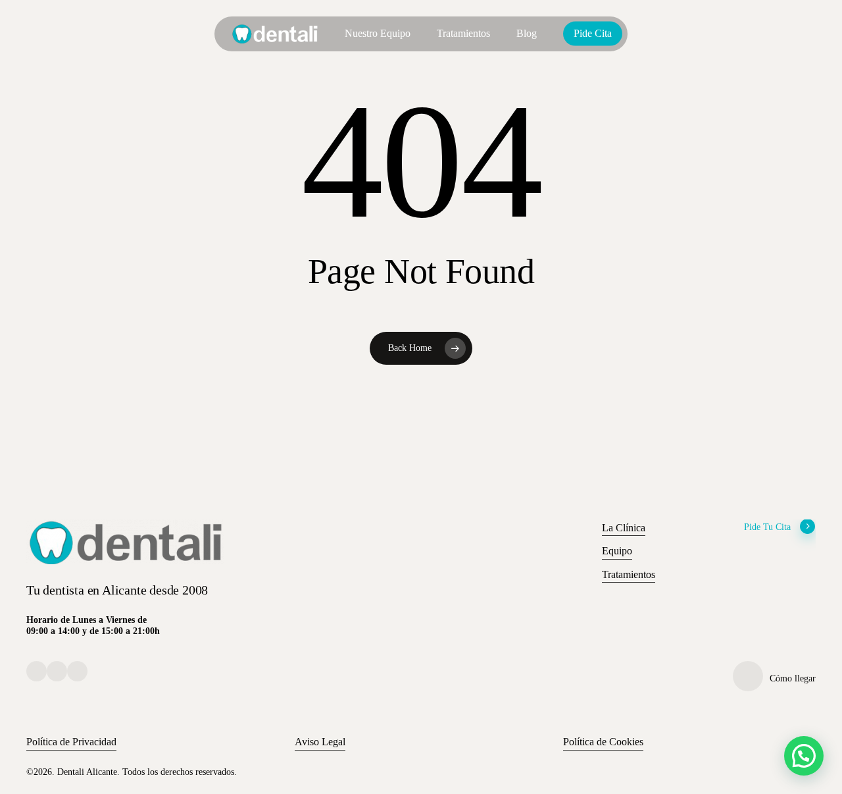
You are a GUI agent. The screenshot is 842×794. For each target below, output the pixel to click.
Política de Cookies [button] (603, 741)
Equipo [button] (617, 550)
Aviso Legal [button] (320, 741)
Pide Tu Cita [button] (767, 526)
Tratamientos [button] (628, 574)
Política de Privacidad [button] (71, 741)
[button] (804, 756)
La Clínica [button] (623, 527)
